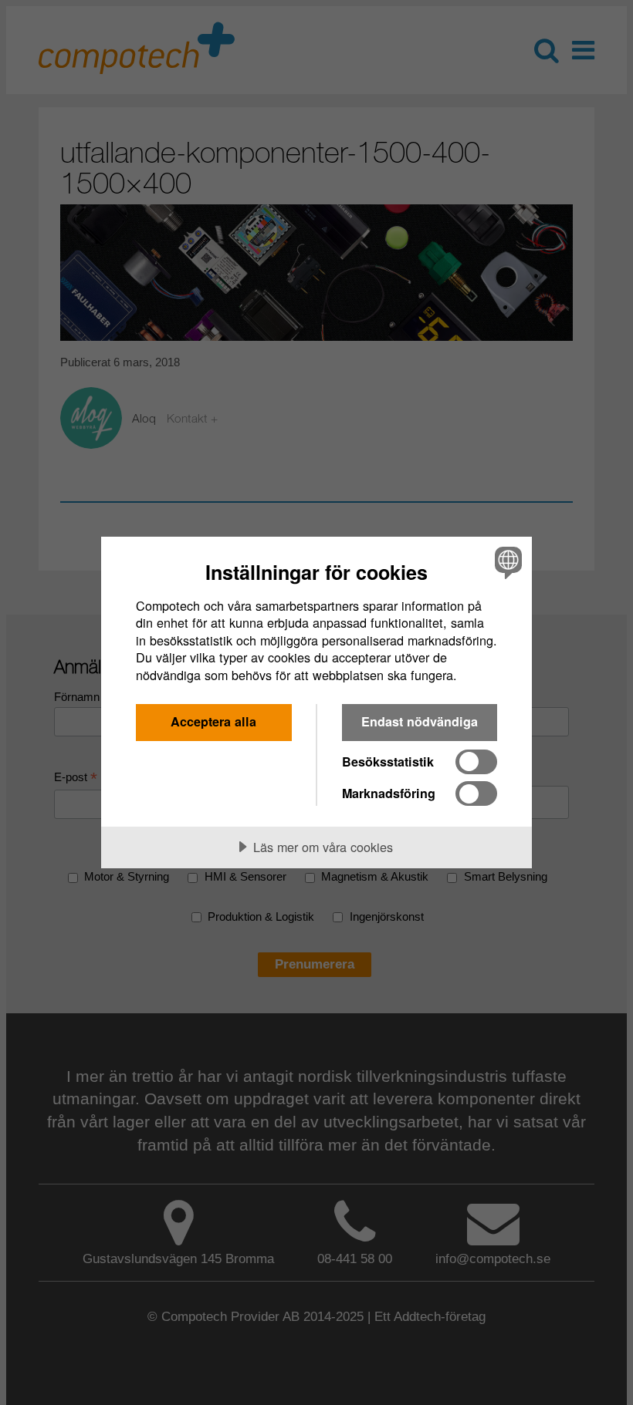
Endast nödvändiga (419, 721)
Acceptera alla (213, 721)
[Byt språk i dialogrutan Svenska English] (506, 563)
